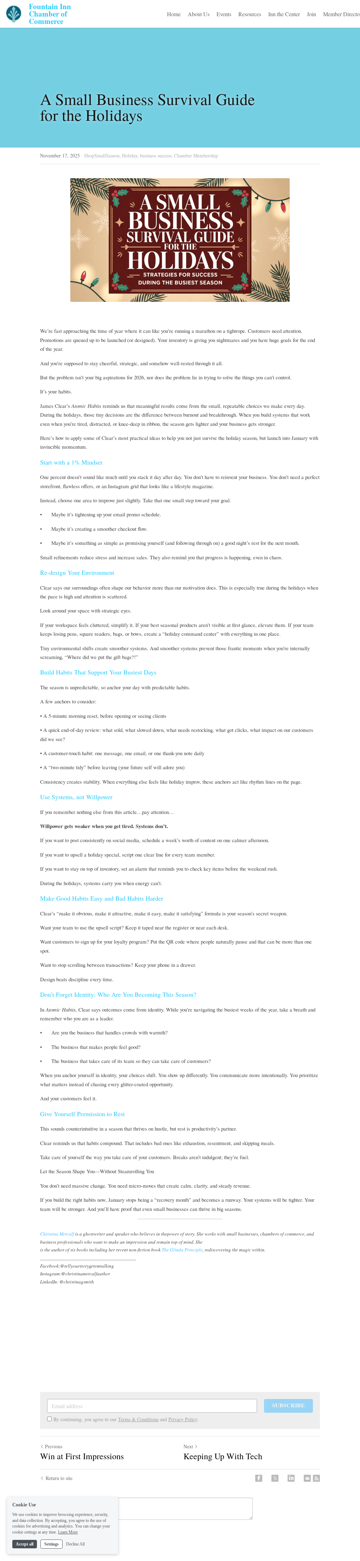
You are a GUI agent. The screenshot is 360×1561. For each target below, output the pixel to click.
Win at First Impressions (82, 1456)
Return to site (59, 1478)
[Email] (307, 1478)
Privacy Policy (183, 1419)
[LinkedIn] (291, 1478)
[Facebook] (258, 1478)
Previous (53, 1446)
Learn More (68, 1532)
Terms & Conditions (138, 1419)
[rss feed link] (316, 1478)
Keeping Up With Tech (223, 1456)
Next (188, 1446)
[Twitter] (274, 1478)
